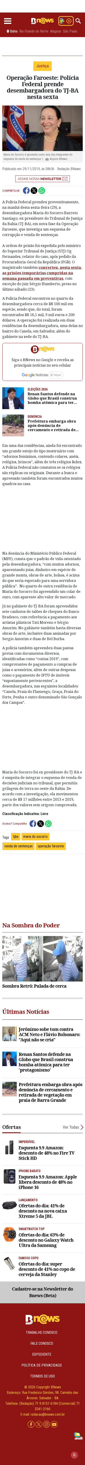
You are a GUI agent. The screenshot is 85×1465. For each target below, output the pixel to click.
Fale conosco (41, 1343)
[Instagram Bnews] (47, 1424)
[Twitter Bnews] (39, 1424)
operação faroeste (51, 846)
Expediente (41, 1354)
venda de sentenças (18, 846)
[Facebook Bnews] (31, 1424)
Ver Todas (71, 1127)
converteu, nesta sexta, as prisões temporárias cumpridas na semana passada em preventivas (42, 273)
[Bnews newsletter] (42, 178)
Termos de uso (42, 1376)
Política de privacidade (42, 1365)
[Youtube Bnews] (54, 1424)
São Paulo (70, 31)
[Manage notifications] (74, 1455)
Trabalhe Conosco (41, 1332)
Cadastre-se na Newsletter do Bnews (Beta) (42, 1292)
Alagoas (55, 31)
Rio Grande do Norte (33, 31)
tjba (15, 836)
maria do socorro (35, 836)
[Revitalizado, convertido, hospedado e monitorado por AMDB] (78, 1435)
